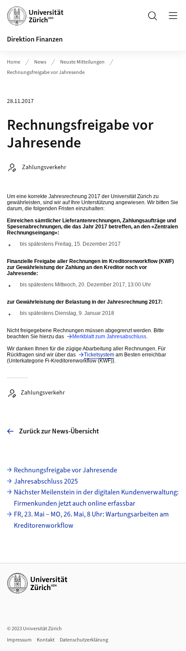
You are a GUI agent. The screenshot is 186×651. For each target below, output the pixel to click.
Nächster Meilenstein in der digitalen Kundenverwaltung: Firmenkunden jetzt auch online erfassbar (96, 497)
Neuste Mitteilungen (82, 62)
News (40, 62)
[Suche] (152, 15)
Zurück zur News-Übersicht (59, 431)
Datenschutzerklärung (84, 640)
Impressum (19, 640)
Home (13, 62)
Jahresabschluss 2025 (46, 481)
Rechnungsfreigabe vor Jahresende (46, 72)
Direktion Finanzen (35, 39)
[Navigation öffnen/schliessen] (173, 15)
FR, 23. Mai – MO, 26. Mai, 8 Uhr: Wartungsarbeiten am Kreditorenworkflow (91, 520)
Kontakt (46, 640)
